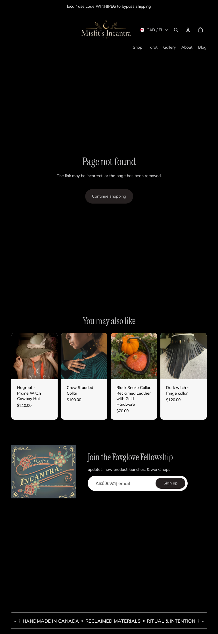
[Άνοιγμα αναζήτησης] (176, 30)
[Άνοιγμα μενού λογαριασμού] (188, 30)
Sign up (170, 483)
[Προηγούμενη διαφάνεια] (15, 356)
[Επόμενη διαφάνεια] (53, 356)
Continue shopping (109, 196)
